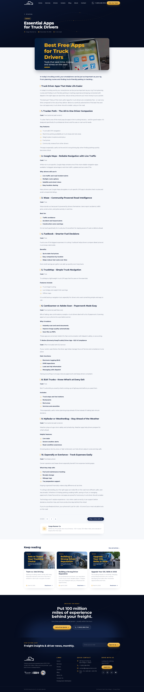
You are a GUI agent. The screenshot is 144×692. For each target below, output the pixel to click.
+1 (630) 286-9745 (100, 3)
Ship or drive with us (95, 519)
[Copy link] (47, 519)
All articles (29, 14)
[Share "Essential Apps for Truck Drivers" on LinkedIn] (55, 519)
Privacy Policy (116, 689)
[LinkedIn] (111, 672)
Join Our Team (113, 3)
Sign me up (112, 645)
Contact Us (60, 678)
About (76, 3)
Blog (69, 3)
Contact (83, 3)
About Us (59, 675)
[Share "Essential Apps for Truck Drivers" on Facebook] (51, 519)
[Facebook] (103, 672)
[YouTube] (115, 672)
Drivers (55, 3)
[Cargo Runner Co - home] (28, 3)
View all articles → (114, 548)
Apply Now (107, 667)
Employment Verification (64, 681)
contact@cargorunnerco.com (88, 668)
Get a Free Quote (61, 627)
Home (40, 3)
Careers (63, 3)
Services (47, 3)
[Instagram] (107, 672)
